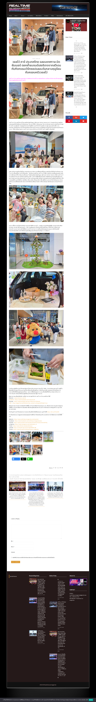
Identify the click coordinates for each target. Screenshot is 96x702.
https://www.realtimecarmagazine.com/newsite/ (26, 419)
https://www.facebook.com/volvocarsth (25, 399)
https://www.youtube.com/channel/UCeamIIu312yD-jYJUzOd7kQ (30, 422)
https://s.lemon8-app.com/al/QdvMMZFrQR (25, 427)
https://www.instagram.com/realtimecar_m (26, 424)
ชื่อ (12, 541)
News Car (38, 58)
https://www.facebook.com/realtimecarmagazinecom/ (28, 420)
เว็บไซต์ (13, 552)
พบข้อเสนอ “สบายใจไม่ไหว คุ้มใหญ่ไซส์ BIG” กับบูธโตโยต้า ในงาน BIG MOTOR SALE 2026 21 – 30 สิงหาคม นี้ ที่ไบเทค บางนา (55, 495)
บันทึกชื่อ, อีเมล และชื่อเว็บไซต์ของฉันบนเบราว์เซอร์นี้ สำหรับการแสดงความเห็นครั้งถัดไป (34, 557)
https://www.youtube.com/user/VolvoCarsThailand (27, 401)
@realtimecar (13, 576)
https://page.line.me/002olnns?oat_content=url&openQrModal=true (30, 403)
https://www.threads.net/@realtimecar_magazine (26, 429)
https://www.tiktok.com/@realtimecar (23, 426)
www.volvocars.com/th (20, 398)
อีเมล (12, 547)
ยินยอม (90, 699)
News (33, 58)
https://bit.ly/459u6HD (53, 412)
